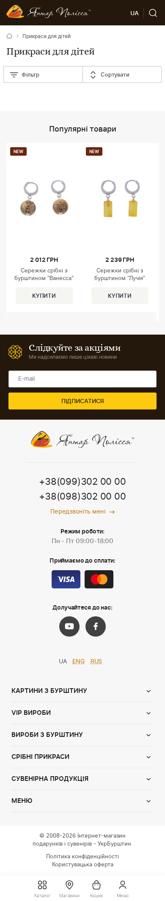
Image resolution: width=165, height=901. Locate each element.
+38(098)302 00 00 (82, 496)
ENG (78, 662)
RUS (96, 662)
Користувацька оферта (82, 865)
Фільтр (30, 75)
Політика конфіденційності (82, 857)
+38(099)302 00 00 (82, 481)
